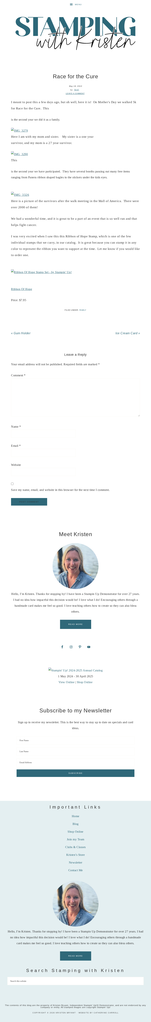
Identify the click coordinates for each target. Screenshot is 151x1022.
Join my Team (75, 839)
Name (16, 426)
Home (75, 816)
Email (16, 445)
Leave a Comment (75, 93)
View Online (67, 682)
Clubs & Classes (75, 847)
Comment (18, 375)
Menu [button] (78, 4)
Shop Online (85, 682)
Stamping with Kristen (75, 33)
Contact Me (75, 870)
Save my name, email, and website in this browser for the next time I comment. (60, 489)
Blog (76, 823)
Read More (75, 624)
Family (82, 310)
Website (16, 464)
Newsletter (75, 862)
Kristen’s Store (75, 854)
